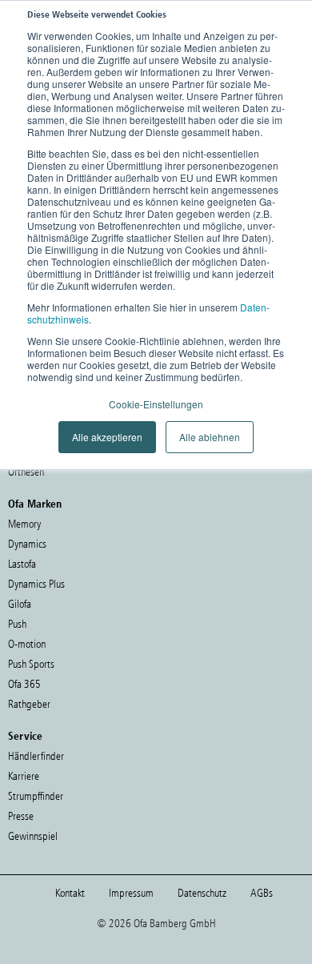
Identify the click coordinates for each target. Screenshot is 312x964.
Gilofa (19, 604)
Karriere (23, 776)
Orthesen (26, 472)
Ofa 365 (24, 684)
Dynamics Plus (36, 584)
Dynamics (27, 544)
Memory (24, 524)
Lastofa (22, 564)
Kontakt (70, 893)
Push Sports (31, 664)
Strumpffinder (35, 796)
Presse (21, 816)
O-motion (27, 644)
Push (17, 624)
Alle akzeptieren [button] (107, 437)
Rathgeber (29, 704)
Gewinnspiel (33, 836)
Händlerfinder (36, 756)
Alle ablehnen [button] (209, 437)
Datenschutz (202, 893)
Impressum (131, 893)
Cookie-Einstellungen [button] (156, 404)
